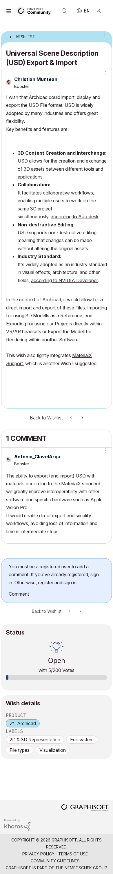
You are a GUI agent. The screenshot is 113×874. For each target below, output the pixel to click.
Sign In (101, 11)
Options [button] (103, 35)
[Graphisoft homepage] (85, 808)
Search (64, 11)
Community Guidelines (55, 860)
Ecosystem (82, 740)
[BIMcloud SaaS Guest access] (81, 418)
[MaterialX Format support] (71, 418)
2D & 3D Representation (35, 740)
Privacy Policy (38, 853)
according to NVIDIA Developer (64, 280)
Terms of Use (73, 853)
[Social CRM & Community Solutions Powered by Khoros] (17, 824)
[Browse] (10, 11)
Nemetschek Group (86, 867)
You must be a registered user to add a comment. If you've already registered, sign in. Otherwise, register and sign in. (54, 574)
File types (20, 750)
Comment (19, 594)
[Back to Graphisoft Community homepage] (35, 10)
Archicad (26, 723)
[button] (56, 371)
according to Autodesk (75, 216)
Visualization (52, 750)
